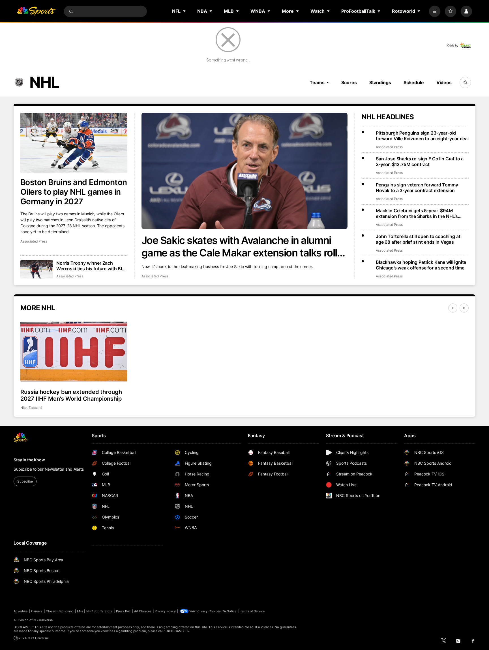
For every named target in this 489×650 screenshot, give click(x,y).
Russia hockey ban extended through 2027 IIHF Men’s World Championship (71, 395)
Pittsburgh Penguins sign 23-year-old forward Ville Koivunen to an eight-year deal (422, 135)
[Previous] (452, 308)
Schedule (414, 82)
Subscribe (25, 481)
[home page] (36, 11)
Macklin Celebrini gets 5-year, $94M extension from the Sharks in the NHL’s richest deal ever (417, 213)
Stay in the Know (29, 459)
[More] (434, 11)
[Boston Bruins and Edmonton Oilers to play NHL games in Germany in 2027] (73, 143)
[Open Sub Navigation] (184, 11)
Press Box (123, 611)
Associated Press (154, 276)
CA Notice (229, 611)
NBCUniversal (43, 620)
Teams (317, 82)
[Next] (464, 308)
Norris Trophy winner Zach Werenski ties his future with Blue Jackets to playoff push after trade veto (91, 265)
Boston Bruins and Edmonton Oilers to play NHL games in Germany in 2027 (73, 191)
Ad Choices (142, 611)
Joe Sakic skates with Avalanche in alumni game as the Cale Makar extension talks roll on (239, 246)
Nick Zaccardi (31, 407)
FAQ (80, 611)
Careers (36, 611)
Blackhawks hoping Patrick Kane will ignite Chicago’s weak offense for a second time (421, 265)
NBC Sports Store (99, 611)
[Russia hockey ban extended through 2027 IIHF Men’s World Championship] (73, 352)
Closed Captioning (60, 611)
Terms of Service (252, 611)
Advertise (21, 611)
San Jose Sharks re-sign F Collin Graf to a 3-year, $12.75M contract (420, 161)
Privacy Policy (165, 611)
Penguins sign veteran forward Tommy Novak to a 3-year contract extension (417, 187)
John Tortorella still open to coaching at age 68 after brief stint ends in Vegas (418, 239)
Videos (444, 82)
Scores (349, 82)
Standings (380, 82)
